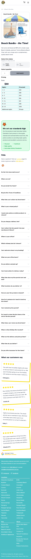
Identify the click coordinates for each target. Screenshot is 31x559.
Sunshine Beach (21, 510)
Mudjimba (19, 497)
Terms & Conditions (22, 534)
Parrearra (4, 505)
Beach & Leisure (5, 529)
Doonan (18, 487)
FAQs (17, 543)
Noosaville (19, 502)
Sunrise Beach (5, 510)
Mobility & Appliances (7, 534)
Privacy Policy (15, 556)
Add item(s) (20, 73)
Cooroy (3, 487)
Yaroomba (4, 518)
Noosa (3, 500)
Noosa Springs (5, 502)
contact (19, 159)
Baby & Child (5, 527)
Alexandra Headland (7, 480)
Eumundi (3, 490)
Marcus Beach (20, 492)
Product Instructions (22, 546)
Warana (3, 515)
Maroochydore (5, 495)
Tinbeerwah (19, 513)
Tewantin (4, 513)
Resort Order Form (23, 556)
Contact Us (19, 531)
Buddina (3, 482)
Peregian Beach (20, 505)
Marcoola (4, 492)
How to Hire (19, 529)
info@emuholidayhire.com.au (10, 469)
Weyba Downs (20, 515)
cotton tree (19, 518)
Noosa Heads (20, 500)
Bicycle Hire (4, 524)
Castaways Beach (21, 482)
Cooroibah (19, 485)
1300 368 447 (19, 161)
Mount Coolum (5, 497)
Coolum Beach (5, 485)
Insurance (19, 536)
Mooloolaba (20, 495)
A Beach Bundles (8, 9)
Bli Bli (17, 480)
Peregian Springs (6, 508)
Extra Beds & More (6, 532)
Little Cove (19, 490)
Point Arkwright (20, 508)
